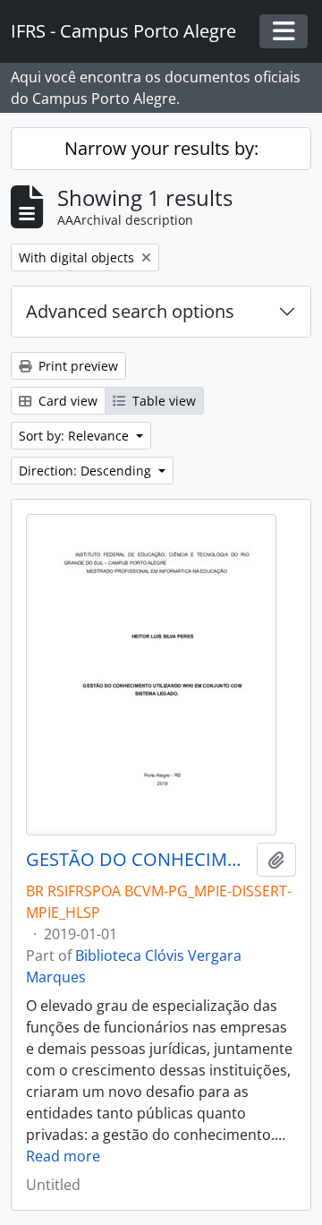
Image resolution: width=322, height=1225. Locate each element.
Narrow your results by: (161, 148)
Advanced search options (130, 311)
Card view (66, 400)
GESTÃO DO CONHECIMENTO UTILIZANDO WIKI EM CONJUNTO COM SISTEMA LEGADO (138, 859)
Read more (63, 1156)
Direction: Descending (87, 470)
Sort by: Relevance (75, 435)
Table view (162, 400)
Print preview (76, 365)
